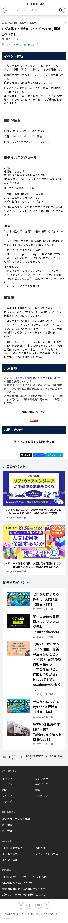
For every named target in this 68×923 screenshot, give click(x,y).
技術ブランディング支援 (16, 819)
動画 (4, 790)
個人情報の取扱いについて (17, 883)
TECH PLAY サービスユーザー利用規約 (24, 877)
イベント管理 (9, 859)
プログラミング (29, 44)
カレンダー (41, 778)
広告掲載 (7, 825)
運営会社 (7, 830)
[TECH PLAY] (35, 4)
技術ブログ (41, 784)
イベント (15, 757)
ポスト (27, 455)
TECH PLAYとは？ (12, 848)
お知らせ (40, 848)
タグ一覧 (7, 801)
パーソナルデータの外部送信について (23, 894)
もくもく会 (12, 44)
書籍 (37, 790)
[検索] (61, 10)
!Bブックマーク (54, 455)
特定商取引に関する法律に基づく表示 (23, 889)
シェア (40, 455)
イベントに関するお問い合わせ (36, 441)
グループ (7, 796)
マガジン (7, 784)
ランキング (41, 796)
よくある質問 (9, 854)
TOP (5, 757)
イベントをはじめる (46, 854)
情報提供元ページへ (34, 412)
